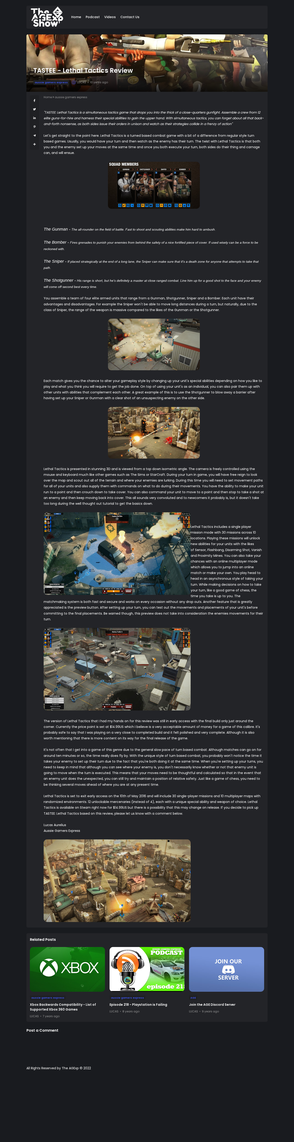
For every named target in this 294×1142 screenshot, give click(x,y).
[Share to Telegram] (34, 135)
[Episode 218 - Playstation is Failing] (147, 969)
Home (76, 17)
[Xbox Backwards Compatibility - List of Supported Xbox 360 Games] (67, 969)
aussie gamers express (51, 82)
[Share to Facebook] (34, 101)
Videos (110, 17)
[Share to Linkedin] (34, 118)
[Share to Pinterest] (35, 127)
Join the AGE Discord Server (212, 1004)
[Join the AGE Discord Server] (226, 969)
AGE (193, 998)
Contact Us (129, 17)
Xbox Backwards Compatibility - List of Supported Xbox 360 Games (63, 1007)
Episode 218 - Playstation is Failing (138, 1004)
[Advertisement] (147, 1108)
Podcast (93, 17)
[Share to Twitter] (34, 109)
